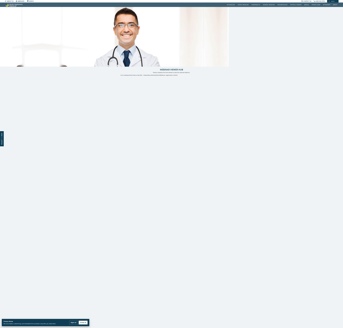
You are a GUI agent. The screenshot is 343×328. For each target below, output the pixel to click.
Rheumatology (282, 5)
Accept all (83, 322)
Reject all (73, 322)
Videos (31, 1)
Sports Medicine (243, 5)
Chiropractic (255, 5)
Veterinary (326, 5)
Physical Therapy (296, 5)
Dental (306, 5)
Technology (231, 5)
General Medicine (269, 5)
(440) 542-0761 (320, 1)
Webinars (21, 1)
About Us (10, 1)
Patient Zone (316, 5)
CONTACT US (307, 1)
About (335, 5)
